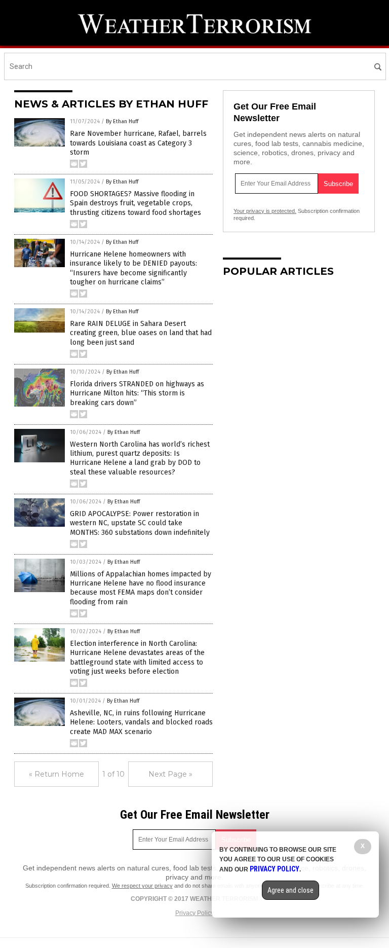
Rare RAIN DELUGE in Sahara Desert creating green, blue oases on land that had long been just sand (141, 332)
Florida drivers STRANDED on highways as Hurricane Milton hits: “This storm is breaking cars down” (137, 393)
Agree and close (290, 890)
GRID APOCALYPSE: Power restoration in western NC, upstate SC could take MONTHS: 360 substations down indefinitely (140, 522)
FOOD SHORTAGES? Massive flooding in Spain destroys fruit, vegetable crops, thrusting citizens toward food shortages (135, 203)
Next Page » (170, 774)
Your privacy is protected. (265, 211)
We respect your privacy (142, 886)
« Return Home (56, 774)
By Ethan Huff (122, 121)
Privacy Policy (194, 913)
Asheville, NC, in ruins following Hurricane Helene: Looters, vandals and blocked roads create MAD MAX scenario (141, 722)
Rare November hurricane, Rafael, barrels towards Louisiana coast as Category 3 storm (138, 142)
